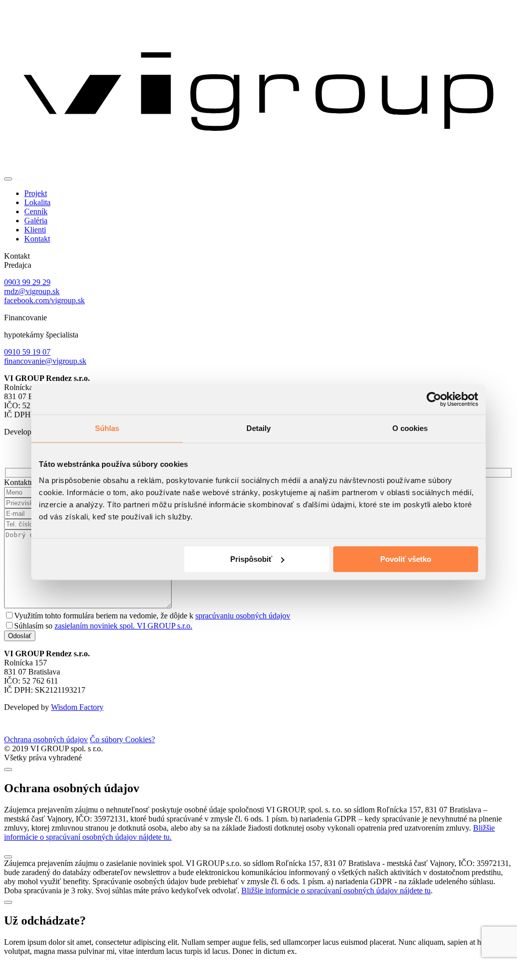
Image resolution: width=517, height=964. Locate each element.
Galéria (35, 220)
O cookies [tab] (410, 428)
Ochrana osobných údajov (46, 739)
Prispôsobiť (251, 559)
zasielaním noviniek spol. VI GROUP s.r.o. (123, 625)
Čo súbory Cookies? (122, 739)
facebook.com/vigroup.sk (44, 300)
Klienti (35, 229)
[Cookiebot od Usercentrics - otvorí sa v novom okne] (434, 399)
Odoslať (19, 636)
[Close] (8, 769)
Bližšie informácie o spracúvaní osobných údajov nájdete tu (336, 890)
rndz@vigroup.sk (32, 291)
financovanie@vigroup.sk (45, 361)
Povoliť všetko (405, 559)
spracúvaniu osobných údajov (242, 615)
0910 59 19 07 (27, 352)
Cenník (35, 211)
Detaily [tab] (258, 428)
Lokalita (37, 202)
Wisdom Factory (77, 707)
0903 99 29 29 (27, 282)
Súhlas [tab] (107, 428)
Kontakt (37, 238)
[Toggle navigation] (8, 178)
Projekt (35, 193)
